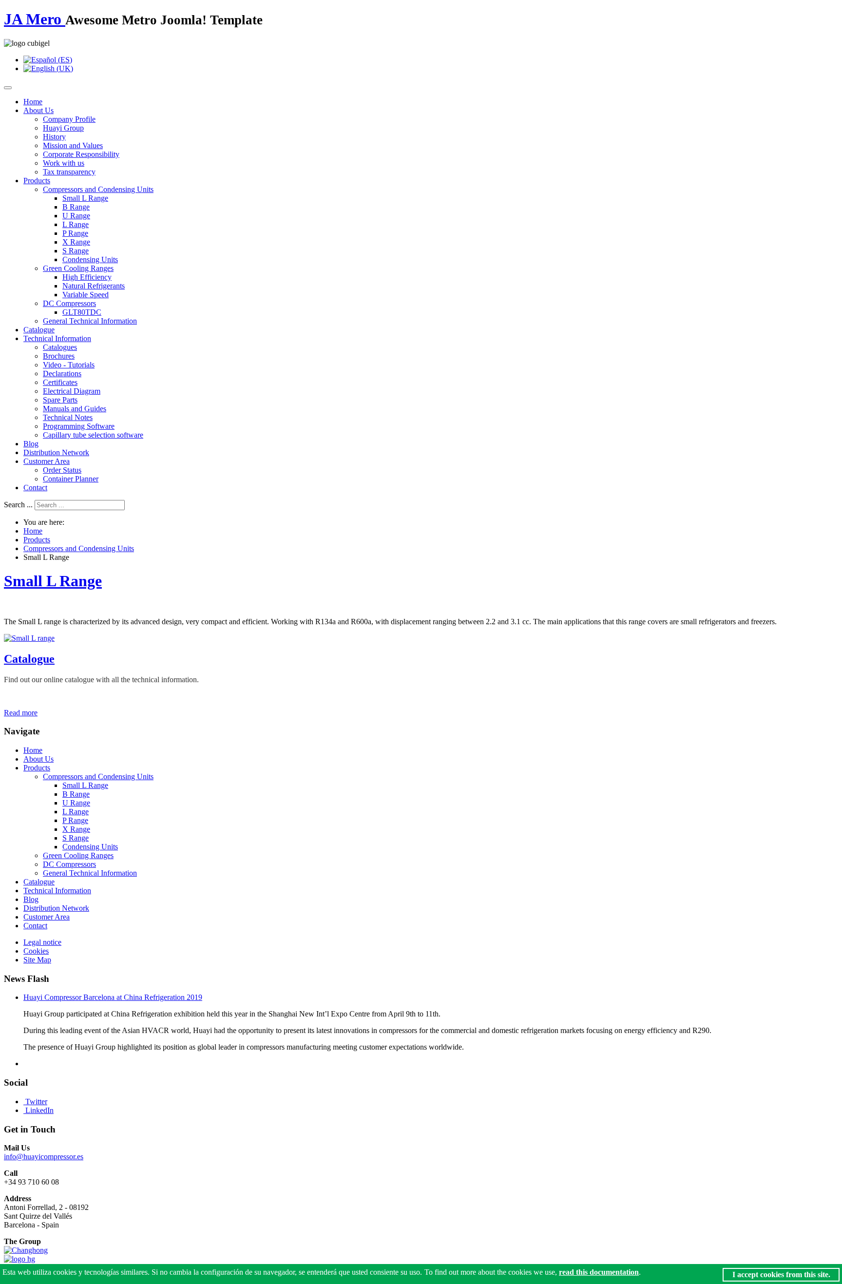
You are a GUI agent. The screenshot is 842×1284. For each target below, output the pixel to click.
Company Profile (69, 119)
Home (32, 101)
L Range (75, 224)
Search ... (18, 504)
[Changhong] (26, 1250)
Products (36, 180)
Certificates (60, 382)
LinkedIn (39, 1110)
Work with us (63, 163)
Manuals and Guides (74, 408)
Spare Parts (60, 400)
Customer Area (46, 461)
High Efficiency (87, 277)
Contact (35, 487)
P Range (75, 233)
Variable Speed (85, 294)
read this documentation (599, 1272)
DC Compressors (69, 303)
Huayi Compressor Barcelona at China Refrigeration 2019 (112, 997)
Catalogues (60, 347)
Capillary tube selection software (93, 435)
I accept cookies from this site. (781, 1274)
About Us (38, 110)
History (54, 137)
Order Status (62, 470)
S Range (75, 251)
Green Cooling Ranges (78, 268)
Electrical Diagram (71, 391)
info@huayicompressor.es (43, 1156)
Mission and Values (73, 145)
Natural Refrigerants (93, 286)
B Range (76, 207)
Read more (21, 713)
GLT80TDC (81, 312)
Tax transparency (69, 172)
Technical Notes (68, 417)
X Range (76, 242)
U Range (76, 215)
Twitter (36, 1101)
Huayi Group (63, 128)
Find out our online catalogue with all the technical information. (101, 679)
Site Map (37, 960)
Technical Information (57, 338)
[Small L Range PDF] (29, 638)
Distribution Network (56, 452)
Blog (30, 444)
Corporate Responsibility (81, 154)
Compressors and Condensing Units (98, 189)
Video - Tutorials (69, 365)
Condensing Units (90, 259)
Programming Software (79, 426)
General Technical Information (90, 321)
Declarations (62, 373)
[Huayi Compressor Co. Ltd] (19, 1259)
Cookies (36, 951)
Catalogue (39, 330)
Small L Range (85, 198)
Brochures (59, 356)
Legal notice (42, 942)
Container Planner (70, 479)
